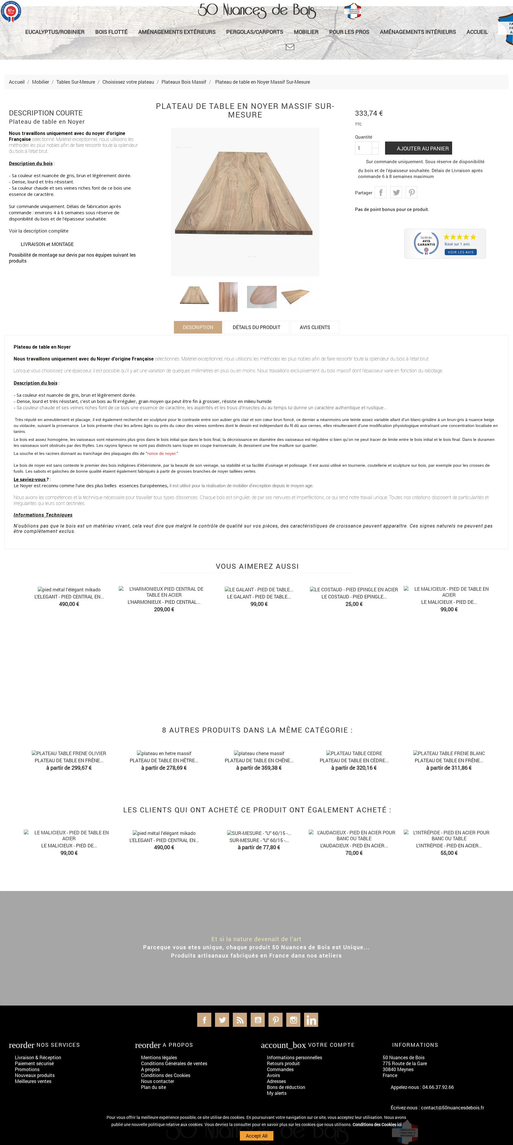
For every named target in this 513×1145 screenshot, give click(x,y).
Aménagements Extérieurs (177, 31)
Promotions (27, 1069)
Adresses (276, 1081)
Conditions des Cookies (165, 1075)
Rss (240, 1020)
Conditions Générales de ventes (174, 1063)
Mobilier (306, 31)
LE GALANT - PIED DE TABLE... (259, 596)
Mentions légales (159, 1057)
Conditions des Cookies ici (377, 1124)
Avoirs (273, 1075)
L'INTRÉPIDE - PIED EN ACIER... (449, 845)
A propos (150, 1069)
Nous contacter (157, 1081)
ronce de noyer (161, 453)
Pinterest (411, 192)
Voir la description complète (38, 231)
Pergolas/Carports (254, 31)
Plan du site (153, 1087)
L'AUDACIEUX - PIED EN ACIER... (354, 845)
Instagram (293, 1020)
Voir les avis (461, 252)
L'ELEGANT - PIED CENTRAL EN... (69, 596)
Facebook (204, 1020)
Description (198, 327)
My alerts (276, 1093)
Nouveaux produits (35, 1075)
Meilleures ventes (33, 1081)
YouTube (258, 1020)
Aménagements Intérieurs (418, 31)
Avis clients (315, 327)
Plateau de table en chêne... (259, 760)
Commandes (280, 1069)
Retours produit (283, 1063)
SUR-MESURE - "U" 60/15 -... (259, 840)
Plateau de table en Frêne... (69, 760)
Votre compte (331, 1044)
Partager (380, 192)
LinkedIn (311, 1020)
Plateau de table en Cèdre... (354, 760)
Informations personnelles (294, 1057)
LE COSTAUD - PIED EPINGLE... (354, 596)
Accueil (477, 31)
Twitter (222, 1020)
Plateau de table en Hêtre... (164, 760)
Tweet (396, 192)
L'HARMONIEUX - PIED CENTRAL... (164, 602)
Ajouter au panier (422, 148)
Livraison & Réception (38, 1057)
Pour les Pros (349, 31)
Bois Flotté (111, 31)
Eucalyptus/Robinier (55, 31)
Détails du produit (256, 327)
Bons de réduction (286, 1087)
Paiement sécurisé (34, 1063)
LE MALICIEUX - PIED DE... (449, 602)
